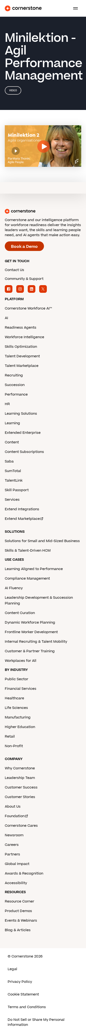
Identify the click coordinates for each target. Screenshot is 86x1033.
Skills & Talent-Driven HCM (28, 550)
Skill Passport (17, 490)
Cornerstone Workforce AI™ (28, 308)
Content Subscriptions (24, 451)
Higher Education (20, 726)
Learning (12, 423)
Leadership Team (20, 777)
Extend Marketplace (22, 518)
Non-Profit (14, 746)
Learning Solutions (21, 413)
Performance (16, 394)
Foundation (15, 816)
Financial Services (20, 688)
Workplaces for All (20, 660)
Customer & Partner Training (30, 651)
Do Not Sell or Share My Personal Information (36, 1022)
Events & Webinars (21, 920)
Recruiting (14, 375)
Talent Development (22, 356)
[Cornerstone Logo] (23, 8)
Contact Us (14, 269)
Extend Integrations (22, 509)
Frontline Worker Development (31, 632)
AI (6, 318)
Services (12, 499)
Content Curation (20, 612)
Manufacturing (18, 717)
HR (7, 404)
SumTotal (13, 470)
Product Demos (18, 910)
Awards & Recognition (24, 873)
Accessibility (16, 883)
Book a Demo (24, 247)
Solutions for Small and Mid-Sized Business (42, 541)
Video (13, 90)
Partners (12, 854)
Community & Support (24, 278)
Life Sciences (16, 707)
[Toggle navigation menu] (73, 8)
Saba (9, 461)
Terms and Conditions (27, 1007)
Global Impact (17, 863)
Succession (15, 384)
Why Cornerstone (20, 768)
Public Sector (16, 679)
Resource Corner (19, 901)
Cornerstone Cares (21, 825)
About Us (13, 806)
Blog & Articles (18, 930)
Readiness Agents (20, 327)
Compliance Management (27, 578)
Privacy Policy (20, 981)
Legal (12, 969)
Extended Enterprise (23, 432)
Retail (10, 736)
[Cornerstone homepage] (43, 211)
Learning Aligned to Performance (34, 568)
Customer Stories (20, 796)
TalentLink (13, 480)
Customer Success (21, 787)
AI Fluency (14, 588)
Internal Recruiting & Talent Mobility (36, 641)
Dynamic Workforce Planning (30, 622)
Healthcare (14, 698)
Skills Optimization (21, 346)
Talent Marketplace (21, 365)
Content (12, 442)
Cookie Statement (23, 994)
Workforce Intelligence (24, 337)
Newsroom (14, 835)
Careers (12, 844)
